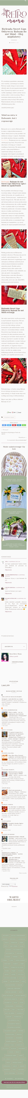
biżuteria (13, 939)
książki (14, 970)
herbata (15, 963)
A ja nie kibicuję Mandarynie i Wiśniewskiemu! (14, 859)
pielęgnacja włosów (14, 1027)
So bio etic (19, 1044)
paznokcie (20, 1013)
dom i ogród (14, 946)
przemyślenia (10, 1034)
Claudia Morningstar (9, 710)
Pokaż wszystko (23, 873)
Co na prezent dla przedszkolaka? (17, 440)
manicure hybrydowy (14, 988)
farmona (15, 956)
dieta (6, 946)
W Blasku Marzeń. (8, 769)
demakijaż (14, 942)
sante (20, 1041)
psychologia (10, 1037)
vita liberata (7, 1059)
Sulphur (13, 1048)
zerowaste (7, 1069)
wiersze (22, 1059)
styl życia (6, 1048)
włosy (8, 1062)
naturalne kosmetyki (11, 999)
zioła (14, 1069)
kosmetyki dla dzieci (17, 967)
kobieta (6, 967)
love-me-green (14, 981)
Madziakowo (6, 821)
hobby (22, 963)
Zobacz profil (14, 656)
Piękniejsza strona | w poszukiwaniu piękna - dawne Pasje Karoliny (12, 854)
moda (20, 992)
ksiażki (7, 970)
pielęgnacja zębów (10, 1030)
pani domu (20, 1009)
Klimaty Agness (7, 804)
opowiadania (10, 1006)
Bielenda (5, 182)
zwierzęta (21, 1069)
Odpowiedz (8, 570)
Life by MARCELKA (10, 587)
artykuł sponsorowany (18, 935)
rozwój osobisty (11, 1041)
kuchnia (20, 970)
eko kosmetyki (10, 953)
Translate (15, 886)
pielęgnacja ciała (14, 1020)
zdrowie (22, 1066)
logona (5, 981)
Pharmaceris (18, 1016)
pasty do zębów (9, 1013)
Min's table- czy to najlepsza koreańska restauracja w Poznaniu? (18, 714)
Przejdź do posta (14, 484)
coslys (7, 942)
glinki (11, 960)
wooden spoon (17, 1062)
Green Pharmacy (21, 960)
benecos (5, 939)
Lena (6, 561)
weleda (15, 1059)
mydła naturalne (8, 995)
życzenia (20, 1073)
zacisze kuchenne (8, 834)
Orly (13, 1009)
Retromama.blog (17, 1085)
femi (21, 956)
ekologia (19, 953)
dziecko (8, 949)
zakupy (15, 1066)
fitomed (4, 960)
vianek (21, 1055)
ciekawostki (21, 939)
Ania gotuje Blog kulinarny (12, 696)
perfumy (9, 1016)
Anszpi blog (6, 788)
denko (21, 942)
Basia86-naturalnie (10, 598)
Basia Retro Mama (16, 654)
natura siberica (20, 995)
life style (21, 974)
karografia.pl (17, 1087)
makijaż (20, 985)
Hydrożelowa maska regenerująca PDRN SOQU (16, 773)
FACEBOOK (10, 1078)
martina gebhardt (11, 992)
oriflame (7, 1009)
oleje (15, 1002)
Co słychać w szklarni (16, 807)
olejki (21, 1002)
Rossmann (19, 1037)
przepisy (19, 1034)
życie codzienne (10, 1073)
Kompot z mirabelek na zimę (12, 699)
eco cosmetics (17, 949)
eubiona (7, 956)
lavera (13, 974)
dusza (21, 946)
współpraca (7, 1066)
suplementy (22, 1048)
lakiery (6, 974)
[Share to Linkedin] (19, 425)
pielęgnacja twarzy (9, 417)
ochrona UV (8, 1002)
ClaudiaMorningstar (11, 574)
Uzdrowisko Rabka (10, 1055)
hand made (7, 963)
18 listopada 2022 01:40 (14, 561)
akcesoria (6, 935)
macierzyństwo (10, 985)
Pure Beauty (4, 140)
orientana (19, 1006)
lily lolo (21, 977)
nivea (21, 999)
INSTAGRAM (20, 1078)
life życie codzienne (10, 977)
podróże (21, 1030)
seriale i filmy (9, 1044)
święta (18, 1052)
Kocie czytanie (7, 730)
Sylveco (10, 1052)
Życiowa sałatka (8, 753)
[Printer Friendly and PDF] (14, 413)
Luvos (23, 981)
